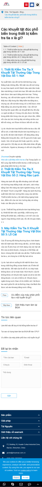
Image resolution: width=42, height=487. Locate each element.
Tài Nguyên (14, 12)
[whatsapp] (4, 484)
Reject (16, 477)
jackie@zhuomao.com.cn (16, 453)
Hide (20, 46)
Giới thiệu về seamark (12, 432)
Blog (22, 12)
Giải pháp (6, 420)
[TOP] (38, 484)
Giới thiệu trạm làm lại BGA (26, 306)
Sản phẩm (6, 415)
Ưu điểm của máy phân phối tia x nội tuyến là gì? (25, 296)
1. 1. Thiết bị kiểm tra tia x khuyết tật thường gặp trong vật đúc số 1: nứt (20, 51)
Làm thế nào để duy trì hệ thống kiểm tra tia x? (19, 326)
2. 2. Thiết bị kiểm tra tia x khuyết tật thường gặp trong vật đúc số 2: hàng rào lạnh (20, 56)
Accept (25, 477)
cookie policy (26, 470)
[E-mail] (21, 484)
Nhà (6, 12)
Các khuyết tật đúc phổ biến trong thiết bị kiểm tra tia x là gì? (21, 16)
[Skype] (12, 484)
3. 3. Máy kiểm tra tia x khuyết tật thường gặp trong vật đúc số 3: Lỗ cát (19, 61)
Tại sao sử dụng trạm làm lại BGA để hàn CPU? (20, 332)
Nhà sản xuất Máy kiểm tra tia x (13, 160)
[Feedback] (29, 484)
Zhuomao (5, 157)
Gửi (9, 396)
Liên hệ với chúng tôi (11, 437)
